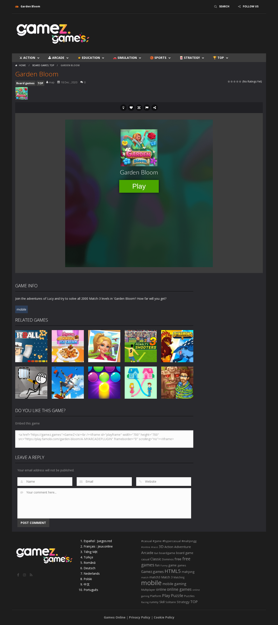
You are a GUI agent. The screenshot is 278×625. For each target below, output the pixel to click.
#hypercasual (171, 541)
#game (157, 541)
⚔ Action (27, 58)
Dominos (168, 559)
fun (157, 565)
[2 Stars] (231, 81)
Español (89, 541)
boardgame (167, 553)
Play (166, 595)
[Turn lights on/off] (123, 107)
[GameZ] (53, 33)
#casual (146, 541)
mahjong (188, 572)
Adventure (182, 546)
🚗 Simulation (125, 58)
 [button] (147, 107)
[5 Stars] (240, 81)
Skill (162, 602)
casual (145, 559)
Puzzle (177, 595)
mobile (21, 309)
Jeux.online (105, 546)
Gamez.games (152, 571)
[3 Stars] (234, 81)
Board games (40, 65)
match (145, 577)
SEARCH (224, 6)
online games (179, 589)
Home (22, 65)
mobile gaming (174, 583)
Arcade (147, 552)
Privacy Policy (139, 617)
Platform (155, 596)
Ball (156, 553)
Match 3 (167, 577)
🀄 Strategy (189, 58)
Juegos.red (104, 541)
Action (168, 547)
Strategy (183, 602)
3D (161, 546)
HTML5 (173, 571)
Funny (164, 565)
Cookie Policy (164, 617)
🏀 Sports (158, 58)
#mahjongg (189, 541)
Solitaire (170, 602)
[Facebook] (18, 575)
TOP (52, 65)
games (181, 565)
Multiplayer (148, 590)
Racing (145, 602)
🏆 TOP (218, 58)
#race (154, 547)
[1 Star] (229, 81)
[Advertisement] (184, 26)
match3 (154, 577)
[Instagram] (25, 575)
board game (184, 553)
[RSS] (31, 575)
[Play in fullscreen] (139, 107)
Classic (155, 559)
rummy (154, 602)
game (172, 565)
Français (89, 546)
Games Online (115, 617)
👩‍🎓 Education (88, 58)
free (178, 558)
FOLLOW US (250, 6)
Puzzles (189, 596)
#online (145, 547)
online (161, 589)
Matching (179, 577)
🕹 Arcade (56, 58)
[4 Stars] (237, 81)
